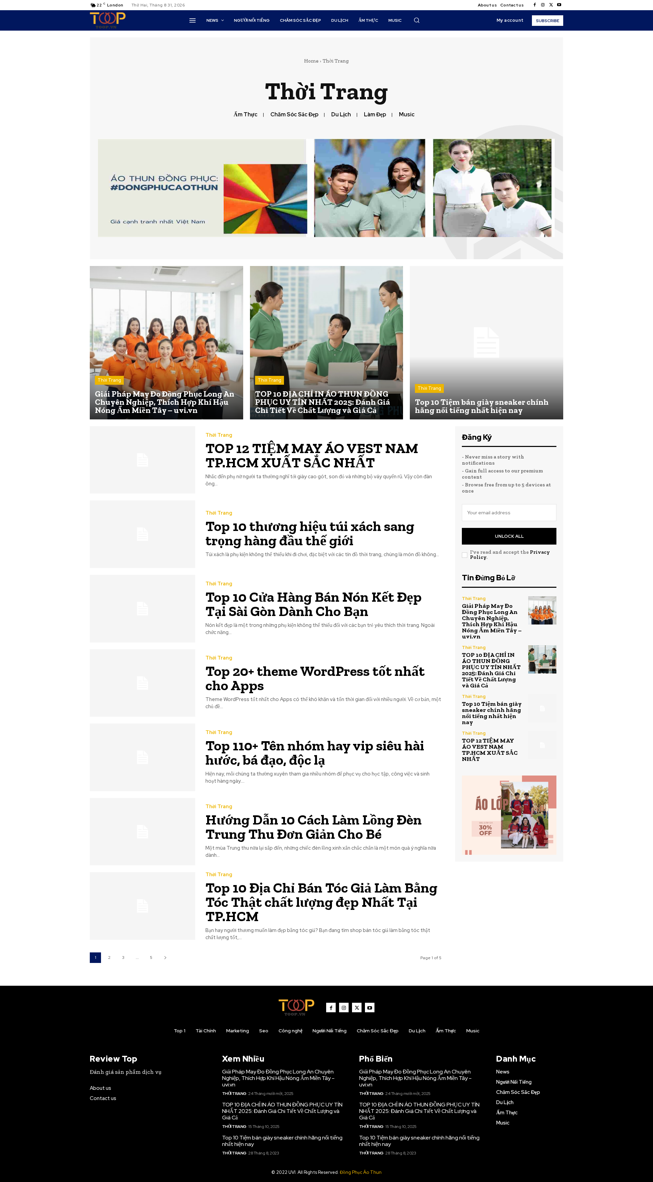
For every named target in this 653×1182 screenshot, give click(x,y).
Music (407, 114)
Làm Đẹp (375, 114)
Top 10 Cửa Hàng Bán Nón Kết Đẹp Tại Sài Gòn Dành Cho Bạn (313, 604)
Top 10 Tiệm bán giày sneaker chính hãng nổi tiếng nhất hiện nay (492, 713)
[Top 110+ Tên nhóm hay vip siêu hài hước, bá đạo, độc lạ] (142, 757)
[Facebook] (535, 5)
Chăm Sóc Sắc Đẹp (294, 114)
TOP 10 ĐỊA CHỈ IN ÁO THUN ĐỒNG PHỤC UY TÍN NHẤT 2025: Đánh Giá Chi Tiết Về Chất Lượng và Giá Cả (491, 670)
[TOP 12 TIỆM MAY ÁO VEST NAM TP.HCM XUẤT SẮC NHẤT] (142, 460)
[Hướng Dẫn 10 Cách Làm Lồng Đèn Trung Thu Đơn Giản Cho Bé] (142, 832)
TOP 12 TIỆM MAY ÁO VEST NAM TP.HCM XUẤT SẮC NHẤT (311, 455)
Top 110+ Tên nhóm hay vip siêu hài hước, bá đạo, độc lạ (314, 752)
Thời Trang (109, 380)
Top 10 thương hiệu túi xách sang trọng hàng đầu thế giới (309, 533)
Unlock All (509, 536)
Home (311, 61)
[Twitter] (551, 5)
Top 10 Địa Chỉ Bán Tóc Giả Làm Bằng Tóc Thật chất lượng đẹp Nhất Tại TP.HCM (321, 902)
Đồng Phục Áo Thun (361, 1172)
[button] (417, 20)
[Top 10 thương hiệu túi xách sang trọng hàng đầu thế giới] (142, 534)
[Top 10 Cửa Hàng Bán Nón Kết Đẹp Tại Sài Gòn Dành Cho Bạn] (142, 609)
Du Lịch (341, 114)
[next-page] (165, 957)
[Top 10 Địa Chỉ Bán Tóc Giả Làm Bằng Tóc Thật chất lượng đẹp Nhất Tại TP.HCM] (142, 906)
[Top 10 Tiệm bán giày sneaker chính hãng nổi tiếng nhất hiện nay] (486, 342)
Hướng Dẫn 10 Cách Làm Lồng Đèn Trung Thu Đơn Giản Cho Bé (313, 827)
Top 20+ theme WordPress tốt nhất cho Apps (315, 678)
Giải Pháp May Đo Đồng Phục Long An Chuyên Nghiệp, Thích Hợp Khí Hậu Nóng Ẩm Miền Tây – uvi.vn (492, 621)
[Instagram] (543, 5)
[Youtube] (559, 5)
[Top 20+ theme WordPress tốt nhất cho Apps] (142, 683)
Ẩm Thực (245, 114)
